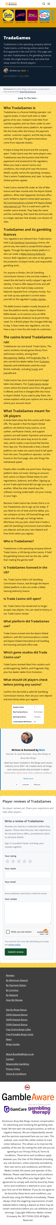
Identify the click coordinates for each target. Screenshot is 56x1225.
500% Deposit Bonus (16, 1024)
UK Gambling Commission (23, 242)
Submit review (15, 951)
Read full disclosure (28, 91)
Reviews (10, 975)
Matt (23, 70)
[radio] (7, 861)
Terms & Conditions (16, 1073)
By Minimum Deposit (17, 980)
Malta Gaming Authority (33, 253)
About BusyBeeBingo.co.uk (20, 1054)
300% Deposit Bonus (16, 1019)
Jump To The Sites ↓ (28, 98)
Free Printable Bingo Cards (19, 1034)
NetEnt (21, 357)
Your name (10, 868)
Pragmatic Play (38, 357)
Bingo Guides (13, 1044)
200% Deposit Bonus (16, 1014)
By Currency (12, 990)
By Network (12, 995)
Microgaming (10, 357)
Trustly (34, 369)
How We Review (14, 999)
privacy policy (14, 944)
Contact (10, 1058)
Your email (10, 881)
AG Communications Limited (18, 202)
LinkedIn (25, 784)
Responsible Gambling (17, 1063)
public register (38, 299)
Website (37, 784)
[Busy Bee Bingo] (11, 4)
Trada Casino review (38, 383)
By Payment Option (16, 985)
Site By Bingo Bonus (16, 1009)
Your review (11, 899)
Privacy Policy (13, 1068)
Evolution (44, 361)
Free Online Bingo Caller (18, 1029)
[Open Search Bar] (43, 4)
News (9, 1039)
